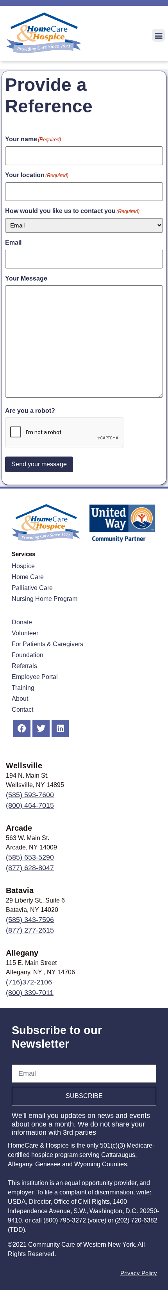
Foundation (27, 655)
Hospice (23, 566)
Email (20, 1060)
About (20, 698)
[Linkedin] (60, 728)
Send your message (39, 464)
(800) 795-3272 (64, 1220)
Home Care (28, 577)
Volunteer (25, 633)
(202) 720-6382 (136, 1220)
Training (23, 687)
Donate (22, 622)
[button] (158, 35)
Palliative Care (32, 588)
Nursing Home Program (44, 598)
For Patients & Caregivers (47, 644)
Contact (22, 709)
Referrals (24, 666)
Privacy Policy (138, 1273)
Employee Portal (35, 676)
